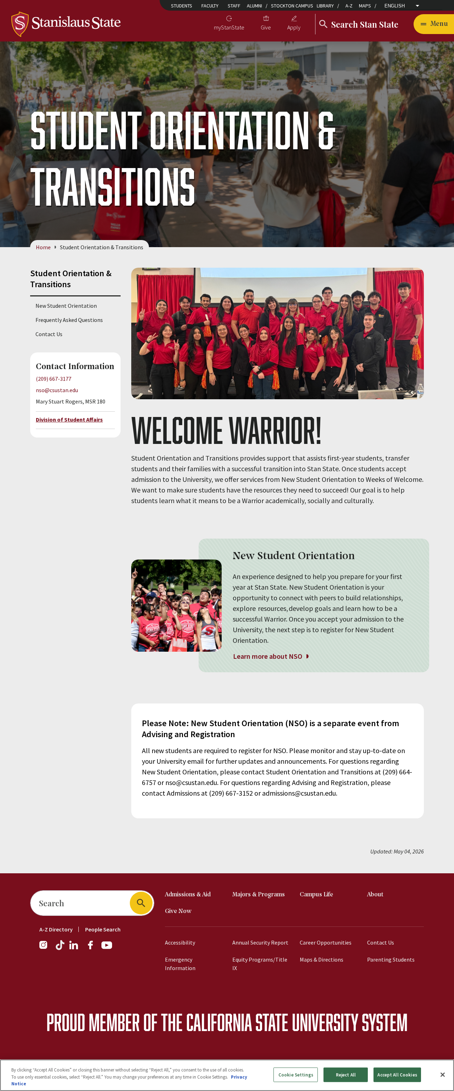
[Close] (442, 1074)
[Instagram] (46, 948)
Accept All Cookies (397, 1074)
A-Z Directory (56, 929)
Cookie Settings (295, 1074)
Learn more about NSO (268, 656)
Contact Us (48, 334)
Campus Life (316, 894)
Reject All (346, 1074)
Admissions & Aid (188, 894)
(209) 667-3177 (53, 378)
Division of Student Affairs (69, 419)
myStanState (229, 27)
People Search (103, 929)
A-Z (349, 5)
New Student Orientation (66, 305)
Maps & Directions (321, 959)
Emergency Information (180, 964)
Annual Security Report (260, 942)
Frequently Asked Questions (69, 319)
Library (325, 5)
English (394, 6)
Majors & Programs (258, 894)
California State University (272, 1022)
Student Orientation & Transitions (70, 279)
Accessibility (180, 942)
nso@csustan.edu (57, 390)
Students (181, 5)
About (375, 894)
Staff (234, 5)
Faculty (209, 5)
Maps (365, 5)
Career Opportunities (325, 942)
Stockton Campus (292, 5)
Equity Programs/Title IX (259, 964)
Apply (293, 27)
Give (266, 27)
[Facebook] (93, 948)
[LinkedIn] (74, 948)
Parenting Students (391, 959)
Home (43, 247)
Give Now (178, 911)
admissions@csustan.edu (299, 793)
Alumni (254, 5)
